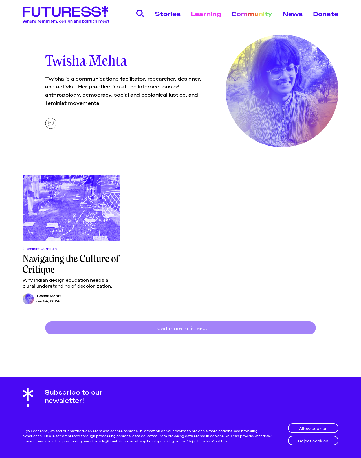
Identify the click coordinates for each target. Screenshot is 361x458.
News (293, 13)
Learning (206, 13)
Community (251, 13)
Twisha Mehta (48, 296)
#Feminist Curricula (40, 248)
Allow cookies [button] (313, 428)
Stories (168, 13)
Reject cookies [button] (313, 440)
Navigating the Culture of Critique (71, 264)
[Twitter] (50, 123)
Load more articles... (180, 328)
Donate (325, 13)
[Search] (140, 13)
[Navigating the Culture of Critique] (71, 208)
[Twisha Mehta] (28, 298)
